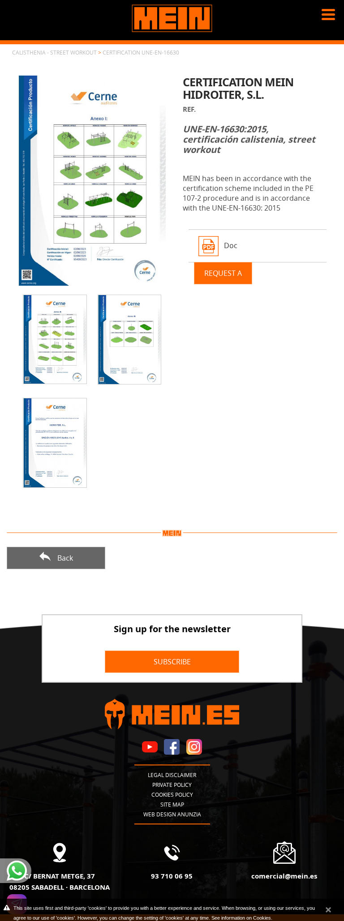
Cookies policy (172, 794)
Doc (230, 245)
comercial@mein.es (284, 875)
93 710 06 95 (172, 875)
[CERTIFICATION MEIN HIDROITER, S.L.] (92, 180)
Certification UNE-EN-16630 (141, 52)
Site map (172, 804)
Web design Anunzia (172, 814)
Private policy (172, 784)
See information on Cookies (241, 918)
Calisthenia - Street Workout (54, 52)
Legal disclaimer (172, 774)
